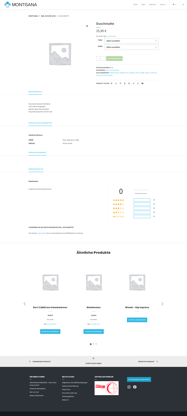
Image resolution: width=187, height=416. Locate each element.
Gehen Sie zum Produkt (50, 331)
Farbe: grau (134, 73)
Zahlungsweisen (68, 396)
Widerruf (65, 400)
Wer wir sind (34, 392)
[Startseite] (20, 4)
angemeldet (41, 233)
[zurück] (24, 304)
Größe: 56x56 (106, 75)
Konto (162, 4)
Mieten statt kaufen (37, 395)
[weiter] (162, 304)
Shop (135, 4)
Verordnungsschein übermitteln (139, 379)
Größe (100, 46)
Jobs (143, 4)
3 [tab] (96, 343)
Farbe (100, 40)
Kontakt (152, 4)
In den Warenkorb (114, 58)
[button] (87, 26)
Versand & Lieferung (69, 393)
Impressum (66, 389)
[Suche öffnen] (183, 4)
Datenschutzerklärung (70, 386)
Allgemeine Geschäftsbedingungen (74, 382)
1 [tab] (90, 343)
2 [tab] (93, 343)
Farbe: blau (124, 73)
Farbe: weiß (145, 73)
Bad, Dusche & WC (48, 16)
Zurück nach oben (93, 363)
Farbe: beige (114, 73)
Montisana (33, 16)
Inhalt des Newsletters (38, 388)
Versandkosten (111, 36)
